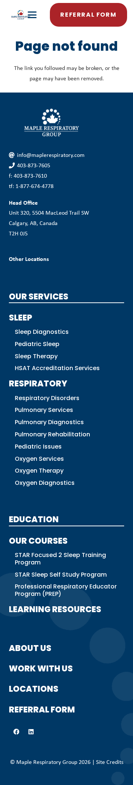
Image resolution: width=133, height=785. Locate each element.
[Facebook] (16, 731)
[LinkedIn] (31, 731)
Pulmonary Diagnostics (49, 422)
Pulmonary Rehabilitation (52, 434)
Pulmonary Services (44, 410)
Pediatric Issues (38, 446)
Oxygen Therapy (39, 470)
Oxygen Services (39, 458)
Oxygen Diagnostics (45, 483)
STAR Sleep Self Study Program (61, 574)
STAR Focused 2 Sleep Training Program (60, 559)
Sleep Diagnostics (42, 332)
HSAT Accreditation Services (57, 368)
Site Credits (109, 762)
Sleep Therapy (36, 356)
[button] (32, 14)
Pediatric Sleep (37, 344)
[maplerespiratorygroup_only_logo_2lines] (20, 14)
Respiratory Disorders (47, 398)
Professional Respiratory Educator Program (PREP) (66, 590)
